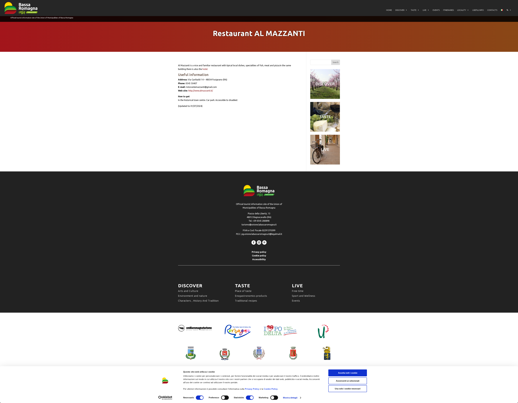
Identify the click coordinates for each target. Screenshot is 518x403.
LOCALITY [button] (461, 10)
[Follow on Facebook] (253, 242)
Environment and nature (192, 295)
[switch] (225, 397)
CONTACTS (492, 10)
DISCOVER (399, 10)
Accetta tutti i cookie (347, 373)
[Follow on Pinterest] (264, 242)
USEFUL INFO (478, 10)
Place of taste (243, 291)
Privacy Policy (252, 389)
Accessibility (259, 259)
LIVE (424, 10)
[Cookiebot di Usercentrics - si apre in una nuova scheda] (165, 398)
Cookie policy (259, 255)
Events (296, 300)
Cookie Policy (271, 389)
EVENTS (436, 10)
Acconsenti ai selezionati (347, 381)
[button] (508, 10)
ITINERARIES (448, 10)
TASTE (413, 10)
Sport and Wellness (303, 295)
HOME (389, 10)
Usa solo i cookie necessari (347, 388)
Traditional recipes (246, 300)
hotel (204, 69)
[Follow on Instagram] (259, 242)
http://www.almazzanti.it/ (200, 90)
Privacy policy (259, 252)
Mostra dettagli (290, 398)
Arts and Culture (188, 291)
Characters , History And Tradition (198, 300)
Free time (298, 291)
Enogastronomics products (251, 295)
